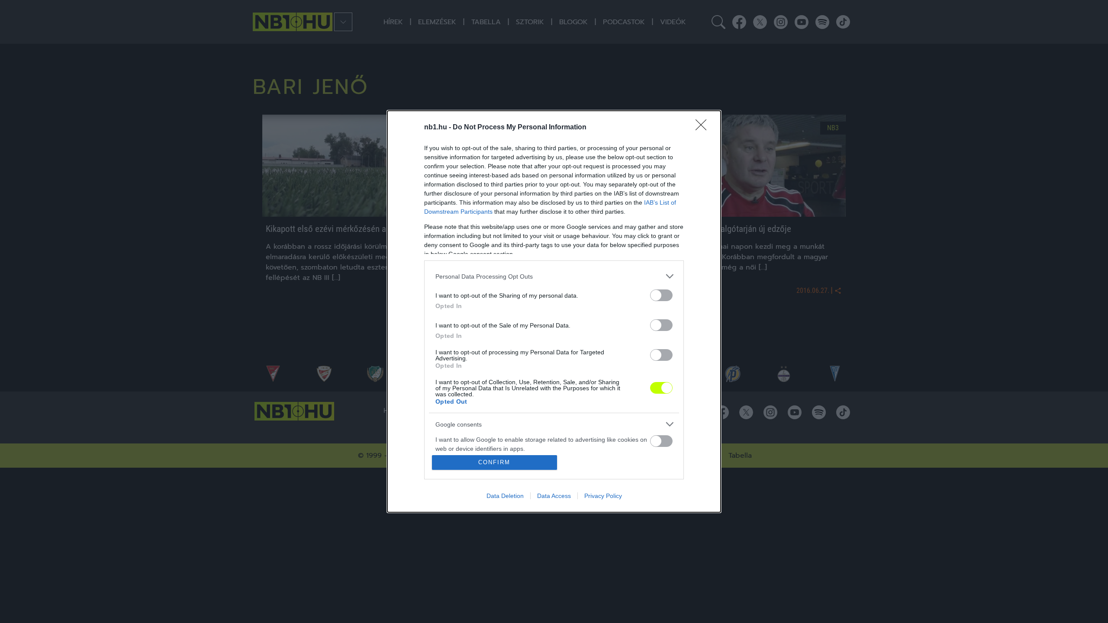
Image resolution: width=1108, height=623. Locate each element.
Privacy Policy (603, 495)
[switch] (661, 295)
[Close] (704, 127)
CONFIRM (494, 462)
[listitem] (554, 276)
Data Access (554, 495)
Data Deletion (505, 495)
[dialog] (554, 311)
